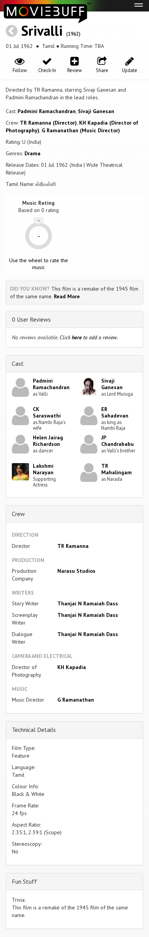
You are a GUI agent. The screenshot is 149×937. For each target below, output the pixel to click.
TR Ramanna (73, 545)
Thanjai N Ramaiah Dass (87, 603)
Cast (18, 363)
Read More (67, 296)
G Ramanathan (75, 699)
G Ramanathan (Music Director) (81, 130)
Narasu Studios (76, 570)
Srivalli (42, 30)
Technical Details (34, 729)
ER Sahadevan (114, 412)
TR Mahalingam (116, 469)
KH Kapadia (71, 667)
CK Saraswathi (47, 412)
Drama (32, 153)
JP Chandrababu (117, 440)
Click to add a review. (89, 337)
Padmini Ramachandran (47, 111)
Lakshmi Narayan (43, 469)
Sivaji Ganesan (96, 111)
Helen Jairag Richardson (48, 440)
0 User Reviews (31, 319)
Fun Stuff (24, 881)
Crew (18, 514)
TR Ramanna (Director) (48, 122)
